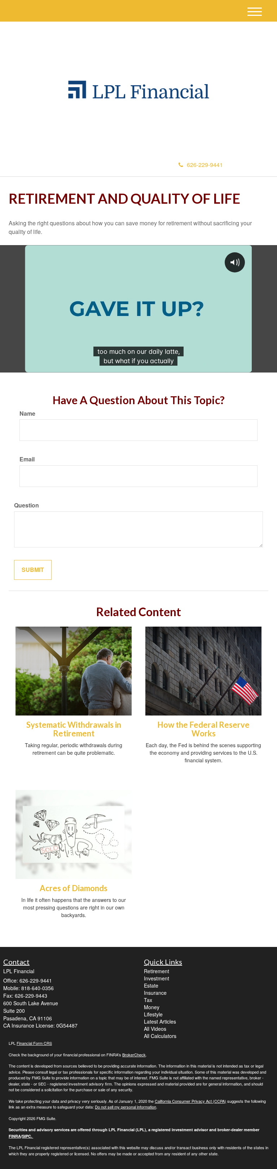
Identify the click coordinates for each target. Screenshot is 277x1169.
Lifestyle (153, 1014)
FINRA (15, 1136)
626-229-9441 (205, 165)
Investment (156, 978)
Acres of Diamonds (73, 888)
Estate (151, 985)
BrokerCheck (134, 1054)
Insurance (155, 992)
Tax (148, 999)
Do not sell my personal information (125, 1107)
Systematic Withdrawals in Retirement (73, 729)
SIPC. (27, 1136)
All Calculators (160, 1035)
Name (27, 414)
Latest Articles (160, 1021)
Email (27, 459)
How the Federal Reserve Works (203, 729)
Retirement (156, 971)
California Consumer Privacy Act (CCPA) (190, 1101)
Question (26, 505)
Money (151, 1007)
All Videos (155, 1028)
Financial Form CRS (34, 1043)
